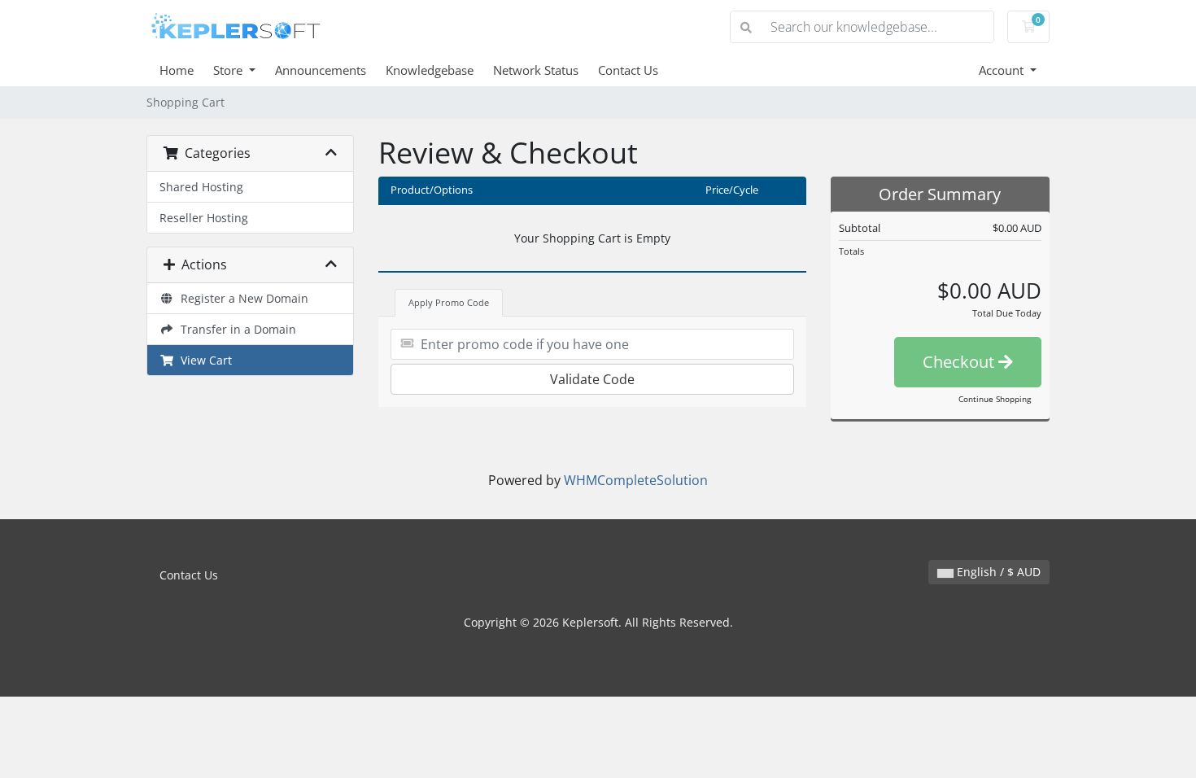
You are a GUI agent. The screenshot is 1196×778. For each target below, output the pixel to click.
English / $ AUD (997, 571)
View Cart (203, 360)
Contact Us (628, 70)
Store (229, 70)
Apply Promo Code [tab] (448, 302)
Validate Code (592, 379)
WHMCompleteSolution (636, 480)
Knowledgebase (430, 70)
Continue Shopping (994, 398)
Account (1003, 70)
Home (176, 70)
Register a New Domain (241, 298)
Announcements (320, 70)
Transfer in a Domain (235, 329)
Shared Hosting (201, 186)
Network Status (535, 70)
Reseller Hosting (203, 217)
